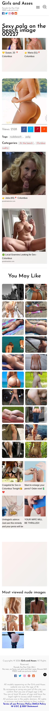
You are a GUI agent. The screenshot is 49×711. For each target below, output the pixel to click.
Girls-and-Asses (28, 661)
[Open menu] (38, 7)
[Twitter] (6, 13)
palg (28, 137)
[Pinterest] (12, 13)
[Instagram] (9, 13)
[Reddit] (16, 13)
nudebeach (15, 137)
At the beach (26, 143)
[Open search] (44, 7)
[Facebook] (3, 13)
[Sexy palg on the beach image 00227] (24, 101)
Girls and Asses (17, 3)
